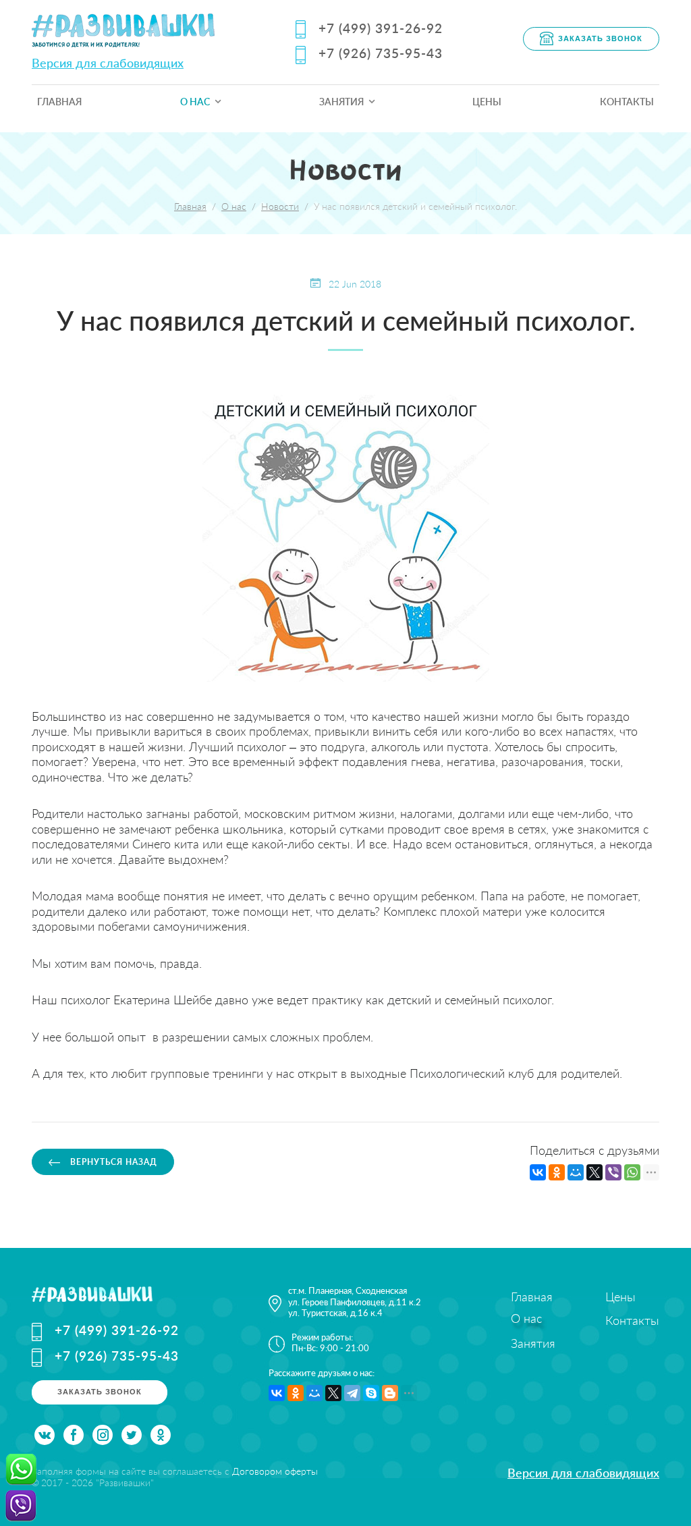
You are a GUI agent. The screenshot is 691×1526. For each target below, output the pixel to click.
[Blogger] (390, 1393)
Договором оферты (275, 1471)
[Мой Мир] (576, 1172)
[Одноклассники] (557, 1172)
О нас (195, 101)
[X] (594, 1172)
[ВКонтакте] (538, 1172)
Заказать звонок (600, 38)
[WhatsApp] (632, 1172)
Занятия (341, 101)
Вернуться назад (112, 1162)
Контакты (627, 101)
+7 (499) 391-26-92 (381, 28)
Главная (59, 101)
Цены (486, 101)
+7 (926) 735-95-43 (381, 53)
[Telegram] (352, 1393)
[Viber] (613, 1172)
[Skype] (371, 1393)
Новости (280, 206)
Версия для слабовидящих (108, 62)
